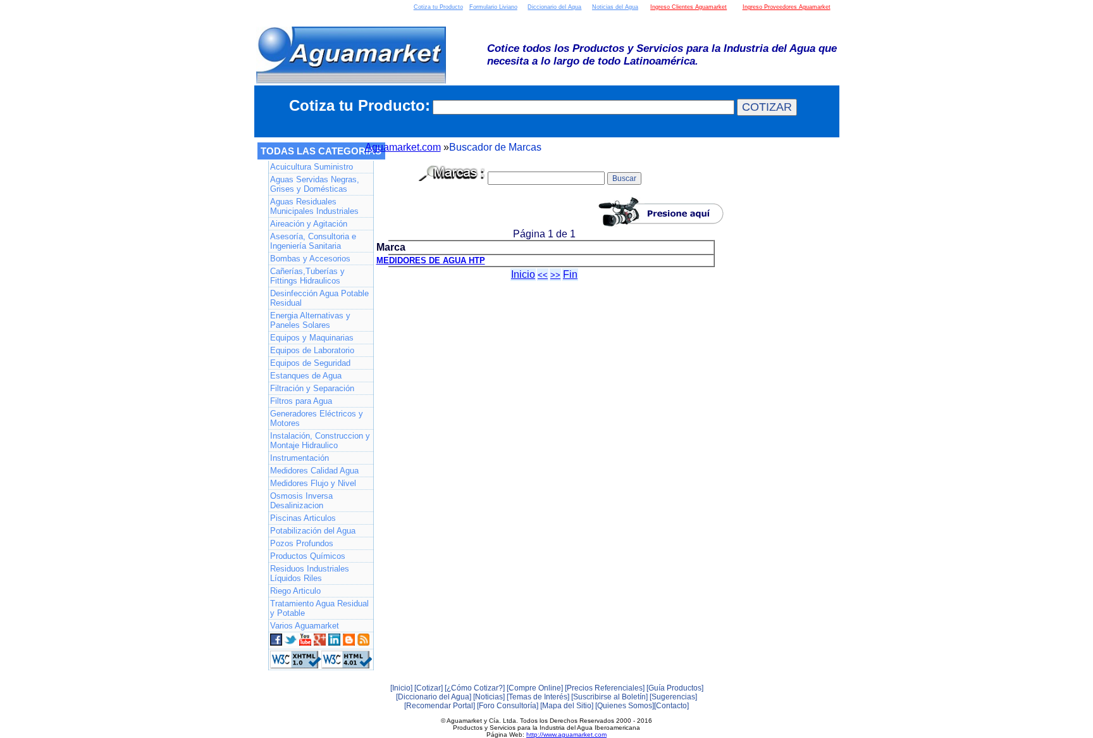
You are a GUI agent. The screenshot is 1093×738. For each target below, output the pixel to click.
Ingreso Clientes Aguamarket (688, 7)
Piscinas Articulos (303, 518)
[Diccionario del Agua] (433, 696)
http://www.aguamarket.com (566, 734)
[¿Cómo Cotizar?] (475, 688)
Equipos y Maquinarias (312, 337)
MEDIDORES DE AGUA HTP (430, 260)
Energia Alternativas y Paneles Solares (310, 320)
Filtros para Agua (301, 401)
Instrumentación (299, 458)
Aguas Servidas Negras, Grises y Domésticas (314, 184)
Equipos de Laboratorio (312, 350)
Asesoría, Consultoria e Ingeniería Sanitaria (313, 241)
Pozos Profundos (301, 543)
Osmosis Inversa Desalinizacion (301, 500)
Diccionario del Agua (554, 7)
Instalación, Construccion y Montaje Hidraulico (320, 440)
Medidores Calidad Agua (314, 470)
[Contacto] (671, 705)
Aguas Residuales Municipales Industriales (314, 206)
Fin (570, 274)
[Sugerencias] (673, 696)
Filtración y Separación (312, 388)
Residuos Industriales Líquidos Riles (309, 573)
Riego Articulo (295, 591)
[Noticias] (489, 696)
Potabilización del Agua (312, 530)
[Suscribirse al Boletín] (609, 696)
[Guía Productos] (674, 688)
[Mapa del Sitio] (566, 705)
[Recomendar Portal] (439, 705)
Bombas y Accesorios (310, 258)
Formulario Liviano (493, 7)
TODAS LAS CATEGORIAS (321, 151)
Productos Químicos (307, 556)
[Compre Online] (535, 688)
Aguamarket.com (403, 147)
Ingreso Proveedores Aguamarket (787, 7)
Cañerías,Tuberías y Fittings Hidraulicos (307, 275)
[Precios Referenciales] (605, 688)
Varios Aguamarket (304, 625)
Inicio (523, 274)
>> (555, 275)
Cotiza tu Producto (438, 7)
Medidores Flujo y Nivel (313, 483)
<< (543, 275)
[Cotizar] (428, 688)
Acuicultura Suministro (311, 167)
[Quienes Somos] (624, 705)
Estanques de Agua (306, 375)
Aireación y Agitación (308, 223)
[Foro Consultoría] (507, 705)
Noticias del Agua (615, 7)
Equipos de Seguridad (310, 363)
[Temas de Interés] (538, 696)
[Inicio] (401, 688)
